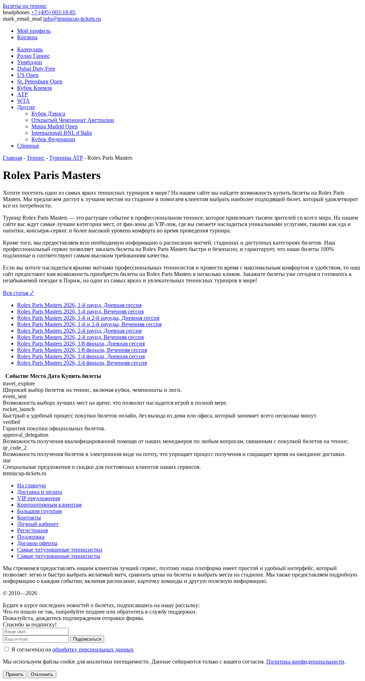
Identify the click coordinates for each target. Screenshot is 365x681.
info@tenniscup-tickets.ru (72, 19)
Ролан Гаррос (33, 56)
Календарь (30, 49)
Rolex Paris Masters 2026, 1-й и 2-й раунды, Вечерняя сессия (89, 324)
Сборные (28, 146)
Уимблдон (29, 62)
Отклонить (42, 674)
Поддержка (31, 537)
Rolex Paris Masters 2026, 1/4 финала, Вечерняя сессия (82, 363)
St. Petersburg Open (39, 81)
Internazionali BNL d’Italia (61, 133)
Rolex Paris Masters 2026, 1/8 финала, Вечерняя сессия (82, 350)
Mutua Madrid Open (54, 126)
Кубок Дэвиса (48, 114)
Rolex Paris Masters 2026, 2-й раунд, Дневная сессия (79, 331)
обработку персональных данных (93, 649)
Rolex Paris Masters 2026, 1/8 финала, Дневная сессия (81, 343)
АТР (22, 94)
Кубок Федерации (53, 139)
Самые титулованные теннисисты (58, 556)
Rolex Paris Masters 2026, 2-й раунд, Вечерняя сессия (80, 337)
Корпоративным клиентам (49, 505)
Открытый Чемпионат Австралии (72, 120)
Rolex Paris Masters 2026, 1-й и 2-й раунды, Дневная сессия (88, 318)
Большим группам (39, 511)
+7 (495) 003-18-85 (53, 12)
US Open (27, 75)
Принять (15, 674)
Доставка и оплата (39, 492)
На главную (31, 485)
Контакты (29, 517)
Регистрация (32, 530)
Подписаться (87, 639)
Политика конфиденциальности (305, 662)
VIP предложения (38, 498)
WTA (23, 101)
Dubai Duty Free (36, 69)
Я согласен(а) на (72, 649)
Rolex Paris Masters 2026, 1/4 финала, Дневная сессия (81, 356)
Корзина (27, 37)
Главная (12, 158)
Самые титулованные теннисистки (59, 550)
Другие (26, 107)
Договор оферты (37, 543)
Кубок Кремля (34, 88)
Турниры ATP (66, 158)
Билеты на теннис (25, 6)
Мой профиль (34, 31)
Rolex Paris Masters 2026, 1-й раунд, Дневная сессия (79, 305)
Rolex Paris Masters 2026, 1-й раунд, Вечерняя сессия (80, 311)
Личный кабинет (37, 524)
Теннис (36, 158)
